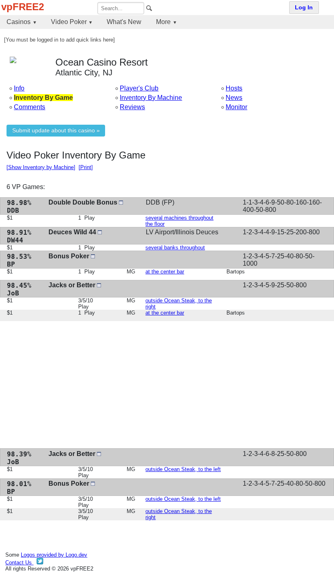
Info (19, 88)
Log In (304, 7)
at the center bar (164, 272)
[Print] (86, 167)
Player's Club (139, 88)
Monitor (236, 107)
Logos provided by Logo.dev (54, 555)
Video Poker (69, 21)
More (163, 21)
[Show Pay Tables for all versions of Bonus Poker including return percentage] (93, 256)
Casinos (19, 21)
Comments (29, 107)
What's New (124, 21)
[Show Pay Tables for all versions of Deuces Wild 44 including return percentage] (100, 232)
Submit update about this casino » (56, 131)
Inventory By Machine (151, 97)
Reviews (132, 107)
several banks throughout (175, 247)
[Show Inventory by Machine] (41, 167)
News (234, 97)
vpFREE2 (22, 6)
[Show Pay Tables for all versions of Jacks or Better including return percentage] (99, 285)
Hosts (234, 88)
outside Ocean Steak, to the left (183, 469)
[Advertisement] (167, 385)
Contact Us (19, 562)
